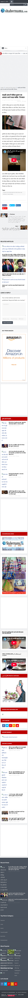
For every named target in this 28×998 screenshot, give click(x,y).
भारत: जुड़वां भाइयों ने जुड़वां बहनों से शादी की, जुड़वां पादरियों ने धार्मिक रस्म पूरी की (17, 818)
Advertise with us (12, 994)
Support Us (11, 995)
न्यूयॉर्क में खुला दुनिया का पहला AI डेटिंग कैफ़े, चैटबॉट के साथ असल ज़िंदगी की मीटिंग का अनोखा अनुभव (17, 492)
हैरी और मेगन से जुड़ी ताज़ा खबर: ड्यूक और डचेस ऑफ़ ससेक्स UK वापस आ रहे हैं (17, 423)
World (2, 928)
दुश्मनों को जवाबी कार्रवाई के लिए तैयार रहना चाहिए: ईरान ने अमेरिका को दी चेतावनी (13, 274)
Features (3, 920)
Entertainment (4, 940)
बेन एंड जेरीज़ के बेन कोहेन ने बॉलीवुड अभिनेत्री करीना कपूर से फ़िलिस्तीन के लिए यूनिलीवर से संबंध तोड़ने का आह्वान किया (14, 255)
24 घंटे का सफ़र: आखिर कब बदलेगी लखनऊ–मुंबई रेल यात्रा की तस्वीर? (16, 794)
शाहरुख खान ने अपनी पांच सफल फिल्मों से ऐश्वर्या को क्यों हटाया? (13, 285)
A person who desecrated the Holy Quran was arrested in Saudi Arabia (12, 193)
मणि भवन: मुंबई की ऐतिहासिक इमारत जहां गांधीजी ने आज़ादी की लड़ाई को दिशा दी (17, 772)
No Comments (17, 100)
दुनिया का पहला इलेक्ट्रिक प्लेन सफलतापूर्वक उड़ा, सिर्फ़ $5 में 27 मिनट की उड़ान (17, 747)
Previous (12, 214)
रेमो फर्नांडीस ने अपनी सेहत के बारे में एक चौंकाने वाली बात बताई (16, 812)
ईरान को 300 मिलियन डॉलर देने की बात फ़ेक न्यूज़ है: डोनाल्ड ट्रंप (16, 445)
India (2, 924)
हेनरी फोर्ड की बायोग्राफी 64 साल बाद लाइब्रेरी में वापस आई (16, 474)
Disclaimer (21, 994)
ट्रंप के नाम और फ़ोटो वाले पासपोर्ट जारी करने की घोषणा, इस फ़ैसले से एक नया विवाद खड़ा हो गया (17, 453)
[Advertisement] (14, 29)
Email (24, 101)
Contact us (4, 995)
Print (20, 101)
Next (16, 226)
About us (3, 994)
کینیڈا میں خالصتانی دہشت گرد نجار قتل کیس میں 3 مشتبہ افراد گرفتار (11, 228)
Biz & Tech (3, 936)
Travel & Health (4, 932)
